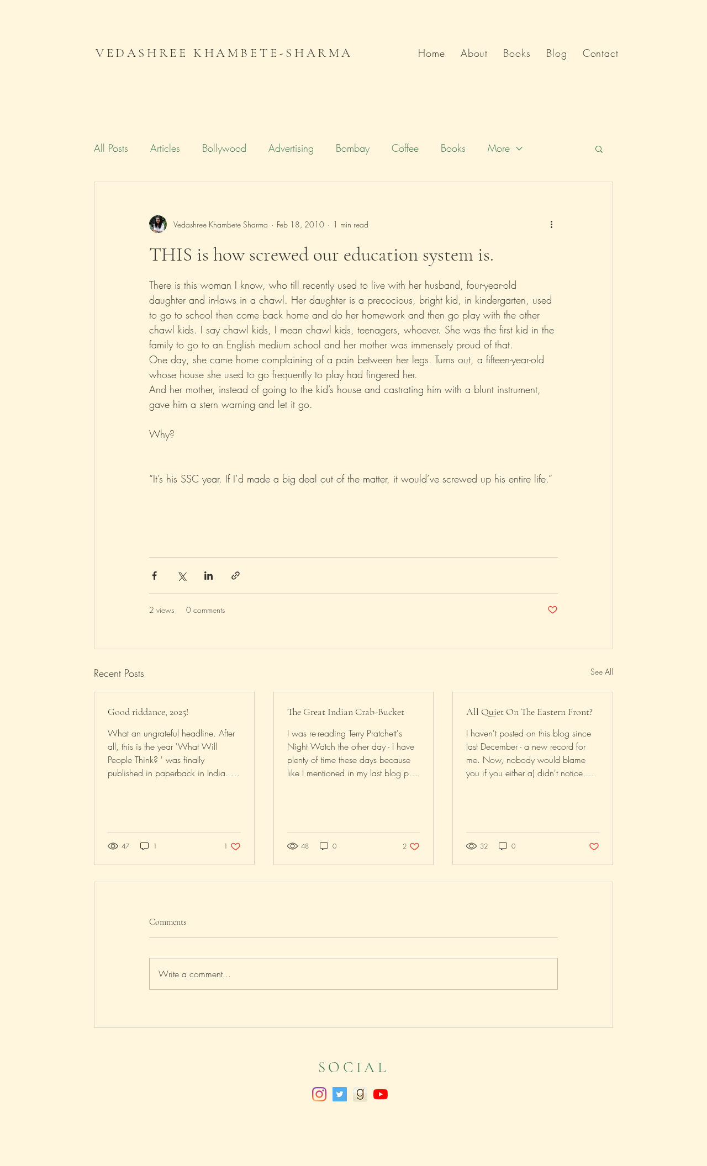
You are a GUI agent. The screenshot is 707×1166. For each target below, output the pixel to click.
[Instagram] (319, 1094)
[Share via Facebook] (154, 575)
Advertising (291, 148)
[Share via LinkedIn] (208, 575)
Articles (165, 148)
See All (601, 671)
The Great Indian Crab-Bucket (345, 712)
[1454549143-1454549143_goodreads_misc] (360, 1094)
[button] (599, 148)
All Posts (111, 148)
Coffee (405, 148)
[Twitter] (340, 1094)
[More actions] (551, 224)
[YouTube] (380, 1094)
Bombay (353, 148)
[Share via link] (235, 575)
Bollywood (224, 148)
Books (453, 148)
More (499, 148)
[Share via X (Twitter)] (181, 575)
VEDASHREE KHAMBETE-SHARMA (224, 53)
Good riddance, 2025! (148, 712)
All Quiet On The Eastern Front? (529, 712)
